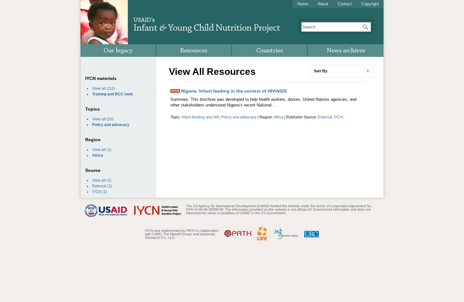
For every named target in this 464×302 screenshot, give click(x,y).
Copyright (370, 4)
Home (302, 4)
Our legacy (118, 50)
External (99, 186)
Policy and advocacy (239, 117)
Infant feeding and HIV (200, 117)
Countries (270, 50)
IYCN (96, 192)
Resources (194, 50)
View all (99, 88)
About (323, 4)
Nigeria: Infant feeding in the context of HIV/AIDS (233, 91)
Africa (278, 117)
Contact (345, 4)
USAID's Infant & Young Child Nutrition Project (206, 22)
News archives (346, 50)
